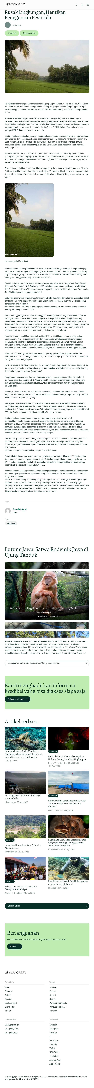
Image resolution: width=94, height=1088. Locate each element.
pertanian (11, 523)
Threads (53, 1044)
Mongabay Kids (11, 1029)
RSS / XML (54, 1052)
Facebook (53, 1040)
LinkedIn (53, 1025)
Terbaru (8, 1011)
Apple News (54, 1064)
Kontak (52, 991)
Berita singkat (11, 1003)
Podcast (8, 991)
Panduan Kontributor (58, 1003)
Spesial (8, 999)
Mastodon (53, 1056)
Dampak (53, 1011)
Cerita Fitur (9, 1007)
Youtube (53, 1033)
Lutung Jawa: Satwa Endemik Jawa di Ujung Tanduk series (33, 663)
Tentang (52, 987)
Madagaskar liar (12, 1025)
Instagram (53, 1029)
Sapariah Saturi (20, 509)
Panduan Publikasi (57, 1007)
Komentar (12, 33)
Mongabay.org (11, 1033)
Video (7, 987)
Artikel (7, 995)
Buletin (13, 946)
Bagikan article (29, 33)
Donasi (52, 995)
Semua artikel (14, 906)
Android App (54, 1060)
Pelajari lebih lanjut (16, 699)
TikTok (52, 1048)
